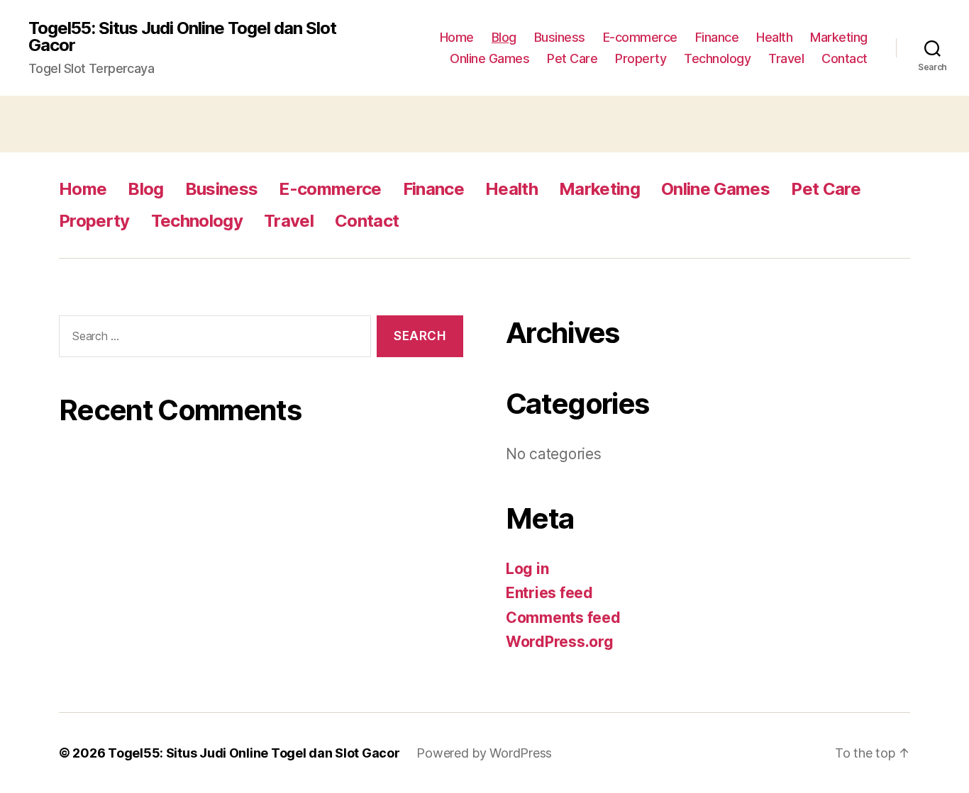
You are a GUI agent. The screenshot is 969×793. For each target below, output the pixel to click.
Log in (527, 569)
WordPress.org (560, 642)
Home (457, 37)
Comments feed (563, 617)
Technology (717, 58)
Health (774, 37)
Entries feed (549, 593)
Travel (786, 58)
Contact (844, 58)
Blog (504, 37)
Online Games (489, 58)
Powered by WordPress (484, 753)
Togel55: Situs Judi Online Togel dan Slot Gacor (182, 37)
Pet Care (572, 58)
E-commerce (640, 37)
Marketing (839, 37)
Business (559, 37)
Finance (717, 37)
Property (640, 58)
